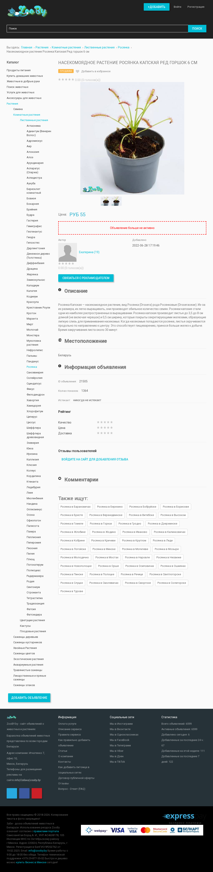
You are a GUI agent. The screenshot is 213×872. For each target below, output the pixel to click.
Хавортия (33, 400)
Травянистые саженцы (27, 670)
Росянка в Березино (110, 506)
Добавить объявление (29, 697)
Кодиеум (32, 296)
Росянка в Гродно (130, 523)
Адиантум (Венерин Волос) (39, 133)
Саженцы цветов (24, 653)
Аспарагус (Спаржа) (33, 170)
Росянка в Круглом (134, 540)
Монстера (33, 335)
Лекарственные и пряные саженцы (29, 677)
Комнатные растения (26, 114)
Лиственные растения (34, 120)
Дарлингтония (36, 248)
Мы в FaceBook (119, 740)
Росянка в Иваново (135, 531)
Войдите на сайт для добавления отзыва (95, 459)
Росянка (32, 366)
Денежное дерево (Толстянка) (38, 255)
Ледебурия (33, 487)
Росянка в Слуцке (72, 582)
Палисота (33, 525)
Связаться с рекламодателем (85, 278)
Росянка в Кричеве (103, 540)
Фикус (30, 389)
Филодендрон (36, 394)
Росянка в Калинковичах (169, 531)
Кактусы (25, 625)
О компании (65, 756)
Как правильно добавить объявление (74, 742)
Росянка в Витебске (141, 515)
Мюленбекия (35, 498)
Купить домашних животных (25, 75)
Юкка (30, 448)
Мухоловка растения (34, 342)
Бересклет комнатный (34, 191)
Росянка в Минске (104, 549)
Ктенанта (32, 481)
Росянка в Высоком (173, 515)
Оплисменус (34, 509)
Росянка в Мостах (106, 557)
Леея (30, 492)
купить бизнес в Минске (31, 862)
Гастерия (32, 220)
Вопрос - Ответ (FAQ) (71, 788)
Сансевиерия (35, 372)
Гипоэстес (33, 242)
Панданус (33, 361)
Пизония (32, 548)
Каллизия (33, 459)
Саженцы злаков (24, 685)
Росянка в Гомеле (72, 523)
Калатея (32, 290)
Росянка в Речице (132, 574)
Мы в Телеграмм (120, 745)
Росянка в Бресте (72, 515)
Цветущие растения (32, 620)
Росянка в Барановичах (75, 506)
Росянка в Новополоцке (76, 565)
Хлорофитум (35, 411)
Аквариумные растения (28, 664)
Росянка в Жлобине (73, 531)
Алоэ (30, 157)
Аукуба (31, 183)
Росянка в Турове (72, 591)
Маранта (32, 318)
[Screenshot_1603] (105, 201)
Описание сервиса (70, 729)
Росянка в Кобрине (73, 540)
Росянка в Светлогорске (165, 574)
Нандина (32, 503)
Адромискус (34, 140)
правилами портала (46, 831)
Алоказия (33, 151)
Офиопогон (34, 520)
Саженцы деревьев (25, 636)
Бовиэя (31, 198)
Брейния (32, 209)
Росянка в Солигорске (171, 582)
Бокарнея (33, 203)
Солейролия (34, 377)
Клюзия (32, 464)
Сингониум (33, 587)
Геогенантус (34, 231)
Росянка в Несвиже (168, 557)
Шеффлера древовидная (35, 435)
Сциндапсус (34, 383)
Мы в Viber (116, 750)
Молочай (32, 329)
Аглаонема (34, 125)
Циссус (31, 422)
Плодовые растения (33, 631)
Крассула (33, 301)
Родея (30, 581)
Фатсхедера (34, 614)
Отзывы (63, 783)
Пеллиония (34, 537)
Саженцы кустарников (27, 642)
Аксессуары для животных (24, 98)
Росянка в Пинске (72, 574)
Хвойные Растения (25, 648)
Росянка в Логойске (73, 549)
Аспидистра (34, 177)
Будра (30, 214)
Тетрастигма (35, 598)
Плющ (31, 559)
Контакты (64, 761)
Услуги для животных (20, 92)
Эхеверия (33, 442)
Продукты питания (19, 70)
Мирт (30, 324)
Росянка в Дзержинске (162, 523)
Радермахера (35, 576)
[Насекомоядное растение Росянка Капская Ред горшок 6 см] (132, 138)
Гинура (31, 237)
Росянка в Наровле (137, 557)
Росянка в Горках (101, 523)
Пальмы (32, 355)
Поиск (197, 28)
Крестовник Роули (38, 307)
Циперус (32, 416)
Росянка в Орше (108, 565)
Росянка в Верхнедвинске (105, 515)
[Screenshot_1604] (116, 201)
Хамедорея (34, 405)
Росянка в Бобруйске (142, 506)
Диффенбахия (35, 263)
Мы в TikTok (117, 761)
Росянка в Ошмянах (173, 565)
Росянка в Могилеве (135, 549)
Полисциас (34, 570)
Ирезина (32, 453)
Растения (12, 103)
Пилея (31, 553)
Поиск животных (17, 86)
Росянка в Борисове (176, 506)
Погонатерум (35, 564)
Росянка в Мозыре (167, 549)
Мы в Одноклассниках (124, 734)
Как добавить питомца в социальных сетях (73, 770)
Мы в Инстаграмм (121, 723)
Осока (31, 514)
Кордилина (34, 476)
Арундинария (35, 162)
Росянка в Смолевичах (103, 582)
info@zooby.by (37, 850)
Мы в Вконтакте (120, 729)
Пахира (31, 531)
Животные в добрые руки (23, 81)
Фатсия (31, 609)
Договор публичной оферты (76, 778)
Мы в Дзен (117, 756)
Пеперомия (34, 542)
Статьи (62, 750)
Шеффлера (34, 427)
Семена (18, 109)
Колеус (31, 470)
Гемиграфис (34, 226)
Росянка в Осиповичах (139, 565)
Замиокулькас (36, 279)
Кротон (31, 313)
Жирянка (32, 274)
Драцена (32, 268)
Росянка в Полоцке (102, 574)
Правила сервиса (69, 734)
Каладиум (33, 285)
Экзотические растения (28, 659)
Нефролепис (35, 350)
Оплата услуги (67, 723)
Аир (29, 146)
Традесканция (35, 603)
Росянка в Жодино (104, 531)
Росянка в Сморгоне (138, 582)
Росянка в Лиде (163, 540)
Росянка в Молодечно (75, 557)
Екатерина (89, 252)
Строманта (34, 592)
